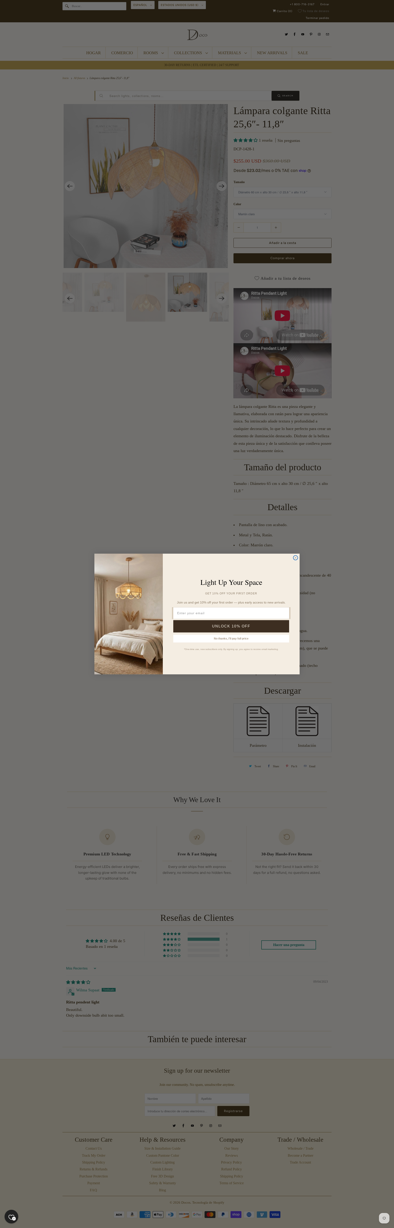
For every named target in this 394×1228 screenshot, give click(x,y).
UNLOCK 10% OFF (231, 626)
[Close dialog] (295, 557)
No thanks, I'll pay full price (231, 638)
